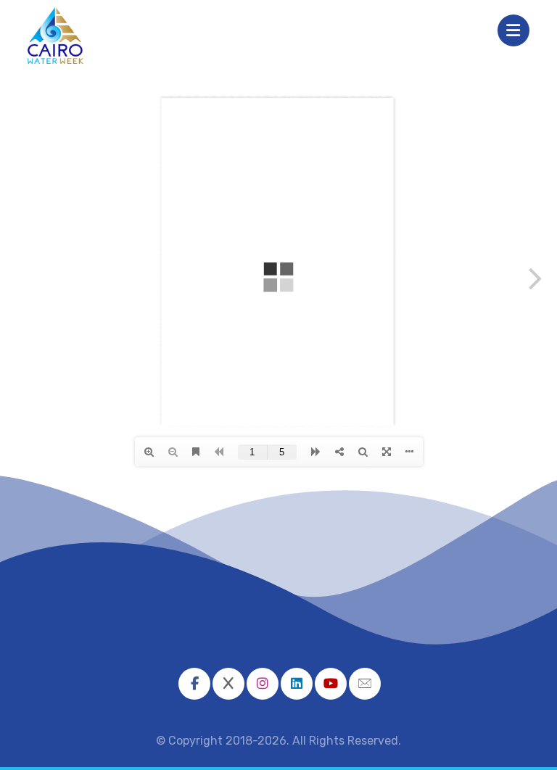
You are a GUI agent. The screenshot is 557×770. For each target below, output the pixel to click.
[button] (194, 684)
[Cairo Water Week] (55, 35)
